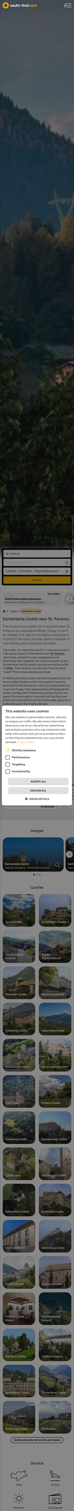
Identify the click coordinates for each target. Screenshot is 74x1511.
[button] (37, 799)
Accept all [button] (38, 781)
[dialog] (37, 755)
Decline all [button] (38, 790)
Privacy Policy (26, 742)
